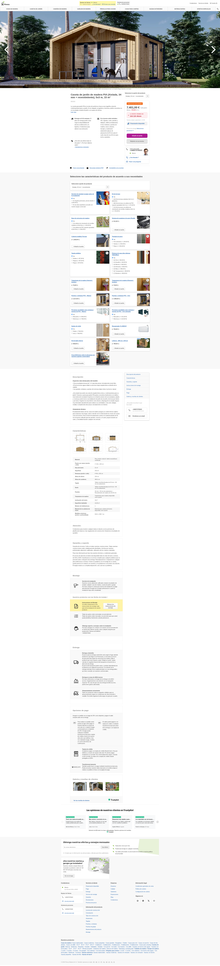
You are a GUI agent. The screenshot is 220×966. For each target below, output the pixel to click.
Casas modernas (89, 943)
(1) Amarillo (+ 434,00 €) (120, 262)
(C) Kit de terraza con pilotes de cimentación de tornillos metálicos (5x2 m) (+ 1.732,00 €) (123, 209)
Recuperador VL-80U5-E (119, 326)
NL (104, 962)
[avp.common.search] (218, 9)
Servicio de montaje (91, 894)
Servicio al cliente (203, 3)
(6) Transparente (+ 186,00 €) (122, 271)
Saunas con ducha (149, 952)
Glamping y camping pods (126, 948)
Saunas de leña (76, 954)
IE (114, 962)
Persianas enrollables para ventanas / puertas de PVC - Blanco (82, 310)
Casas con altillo (70, 944)
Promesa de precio (91, 902)
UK (91, 962)
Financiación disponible (137, 123)
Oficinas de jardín (87, 948)
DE (96, 962)
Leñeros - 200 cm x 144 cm (120, 340)
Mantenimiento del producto (93, 929)
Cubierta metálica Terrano (79, 236)
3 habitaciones (116, 944)
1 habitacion (98, 944)
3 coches (75, 950)
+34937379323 (86, 4)
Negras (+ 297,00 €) (78, 260)
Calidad (113, 889)
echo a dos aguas (145, 946)
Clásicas (67, 946)
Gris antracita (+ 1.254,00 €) (121, 241)
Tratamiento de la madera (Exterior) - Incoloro (123, 281)
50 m (82, 944)
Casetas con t (136, 946)
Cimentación (89, 913)
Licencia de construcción (93, 910)
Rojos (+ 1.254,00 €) (119, 246)
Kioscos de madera (112, 948)
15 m (74, 948)
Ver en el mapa (69, 876)
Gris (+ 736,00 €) (77, 333)
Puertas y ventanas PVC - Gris (121, 295)
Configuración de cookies (143, 891)
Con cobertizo (135, 950)
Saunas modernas (111, 952)
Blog (112, 897)
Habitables (94, 946)
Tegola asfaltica (76, 253)
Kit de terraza (116, 194)
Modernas (74, 946)
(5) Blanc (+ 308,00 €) (120, 269)
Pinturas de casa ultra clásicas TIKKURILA (121, 254)
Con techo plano (100, 950)
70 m (87, 944)
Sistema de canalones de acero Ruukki (123, 218)
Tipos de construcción (92, 915)
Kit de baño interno (77, 340)
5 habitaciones (134, 944)
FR (94, 962)
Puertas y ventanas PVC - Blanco (81, 295)
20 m (77, 944)
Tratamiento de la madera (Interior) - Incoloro (82, 281)
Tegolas (88, 921)
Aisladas (100, 946)
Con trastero (121, 946)
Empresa (113, 886)
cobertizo (92, 950)
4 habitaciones (125, 944)
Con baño (114, 946)
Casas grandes (110, 943)
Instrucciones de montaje (133, 385)
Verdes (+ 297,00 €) (78, 258)
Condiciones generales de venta (144, 886)
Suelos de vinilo (76, 326)
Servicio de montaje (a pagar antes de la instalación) (82, 194)
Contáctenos (193, 3)
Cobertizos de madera (99, 948)
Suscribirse (105, 847)
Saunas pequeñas (66, 954)
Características (130, 378)
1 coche (63, 950)
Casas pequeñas (100, 943)
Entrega (128, 389)
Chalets (125, 943)
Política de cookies (141, 889)
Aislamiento (89, 918)
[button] (80, 437)
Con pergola (82, 950)
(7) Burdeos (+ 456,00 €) (120, 273)
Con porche (107, 946)
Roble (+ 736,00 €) (78, 331)
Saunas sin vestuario (123, 952)
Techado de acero (117, 236)
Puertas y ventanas (91, 924)
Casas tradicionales (77, 943)
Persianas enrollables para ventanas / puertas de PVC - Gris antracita (123, 310)
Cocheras (78, 952)
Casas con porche (143, 943)
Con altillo (128, 946)
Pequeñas (81, 946)
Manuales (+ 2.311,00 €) (120, 316)
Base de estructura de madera (80, 218)
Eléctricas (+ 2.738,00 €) (79, 319)
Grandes (87, 946)
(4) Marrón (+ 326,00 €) (120, 264)
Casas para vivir (132, 943)
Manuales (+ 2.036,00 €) (79, 316)
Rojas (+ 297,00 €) (78, 262)
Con (88, 950)
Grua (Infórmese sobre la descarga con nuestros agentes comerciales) (83, 355)
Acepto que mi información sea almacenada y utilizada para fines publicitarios (86, 853)
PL (111, 962)
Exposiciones (114, 894)
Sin (74, 198)
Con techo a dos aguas (147, 950)
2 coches (69, 950)
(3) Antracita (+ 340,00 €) (120, 266)
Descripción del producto (133, 374)
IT (99, 962)
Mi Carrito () (213, 3)
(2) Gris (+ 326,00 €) (119, 260)
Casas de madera (66, 943)
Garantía (88, 897)
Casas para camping (145, 944)
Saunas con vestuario (137, 952)
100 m (92, 944)
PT (101, 962)
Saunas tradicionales (99, 952)
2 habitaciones (107, 944)
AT (109, 962)
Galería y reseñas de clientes (134, 396)
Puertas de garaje (91, 926)
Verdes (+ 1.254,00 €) (119, 244)
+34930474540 (125, 4)
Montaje (88, 932)
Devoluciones (90, 900)
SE (106, 962)
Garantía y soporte (131, 381)
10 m (70, 948)
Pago (127, 393)
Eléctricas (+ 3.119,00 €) (120, 319)
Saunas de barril (87, 954)
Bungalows (118, 943)
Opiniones (113, 891)
